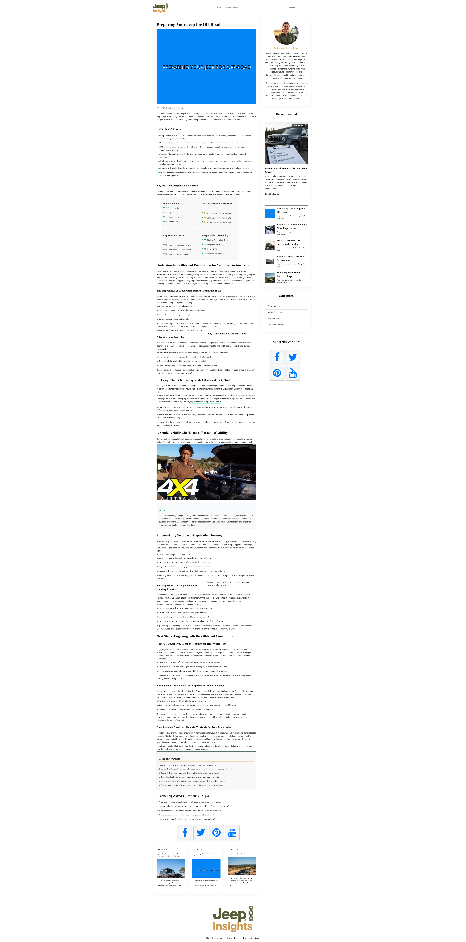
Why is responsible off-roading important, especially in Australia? (187, 815)
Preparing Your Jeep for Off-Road (204, 855)
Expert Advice (274, 306)
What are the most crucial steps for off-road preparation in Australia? (190, 802)
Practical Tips (177, 108)
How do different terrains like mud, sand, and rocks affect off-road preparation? (194, 806)
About (235, 8)
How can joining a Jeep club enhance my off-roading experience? (187, 819)
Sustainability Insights (277, 325)
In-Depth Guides (275, 312)
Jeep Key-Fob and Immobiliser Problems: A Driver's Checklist (169, 855)
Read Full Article (272, 194)
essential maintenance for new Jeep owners (198, 742)
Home (219, 8)
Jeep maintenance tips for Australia (205, 402)
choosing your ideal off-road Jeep (171, 284)
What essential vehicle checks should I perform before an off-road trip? (190, 811)
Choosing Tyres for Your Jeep (240, 854)
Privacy (227, 8)
